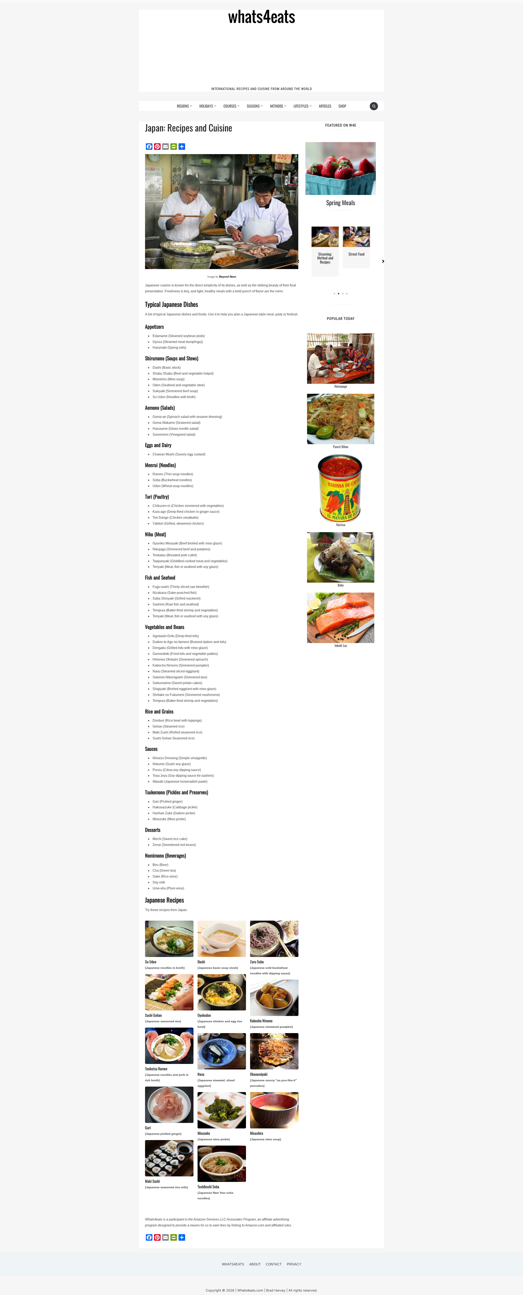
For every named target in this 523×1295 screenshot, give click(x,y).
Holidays (206, 106)
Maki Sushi (166, 1183)
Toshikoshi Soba (215, 1192)
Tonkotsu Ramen (167, 1074)
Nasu (216, 1079)
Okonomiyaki (273, 1079)
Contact (274, 1264)
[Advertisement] (261, 55)
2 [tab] (339, 294)
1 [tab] (335, 294)
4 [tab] (347, 294)
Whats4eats (233, 1264)
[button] (298, 261)
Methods (276, 106)
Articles (325, 106)
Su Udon (165, 964)
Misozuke (214, 1135)
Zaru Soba (270, 967)
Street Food (356, 254)
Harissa (340, 524)
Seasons (253, 106)
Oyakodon (220, 1020)
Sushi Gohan (163, 1017)
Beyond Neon (227, 276)
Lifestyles (301, 106)
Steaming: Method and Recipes (325, 258)
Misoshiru (265, 1135)
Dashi (218, 964)
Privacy (294, 1264)
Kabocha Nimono (271, 1023)
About (255, 1264)
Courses (230, 106)
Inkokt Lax (341, 645)
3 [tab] (343, 294)
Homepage (340, 386)
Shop (342, 106)
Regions (183, 106)
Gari (163, 1130)
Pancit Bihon (340, 446)
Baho (341, 585)
